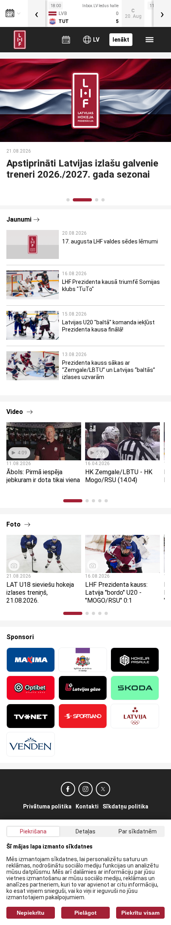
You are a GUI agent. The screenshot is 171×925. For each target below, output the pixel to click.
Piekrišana (33, 831)
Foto (14, 524)
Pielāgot (85, 913)
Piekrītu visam (140, 913)
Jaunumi (18, 219)
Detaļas (85, 831)
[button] (68, 199)
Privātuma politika (47, 806)
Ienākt (121, 39)
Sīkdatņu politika (125, 806)
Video (15, 412)
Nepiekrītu (31, 913)
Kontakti (87, 806)
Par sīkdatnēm (138, 831)
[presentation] (36, 13)
